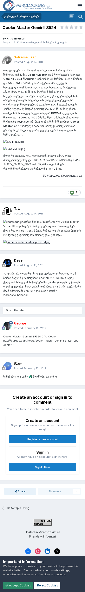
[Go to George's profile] (7, 326)
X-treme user (16, 38)
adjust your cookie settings (51, 570)
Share (21, 491)
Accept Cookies (19, 585)
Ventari (51, 536)
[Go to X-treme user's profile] (7, 60)
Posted (28, 62)
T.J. (17, 208)
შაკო (18, 363)
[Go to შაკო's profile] (7, 366)
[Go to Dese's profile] (7, 263)
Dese (18, 260)
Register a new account (42, 439)
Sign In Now (42, 467)
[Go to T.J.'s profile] (7, 211)
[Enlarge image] (13, 221)
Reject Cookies (47, 585)
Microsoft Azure (49, 532)
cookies (30, 566)
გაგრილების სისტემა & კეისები (46, 42)
